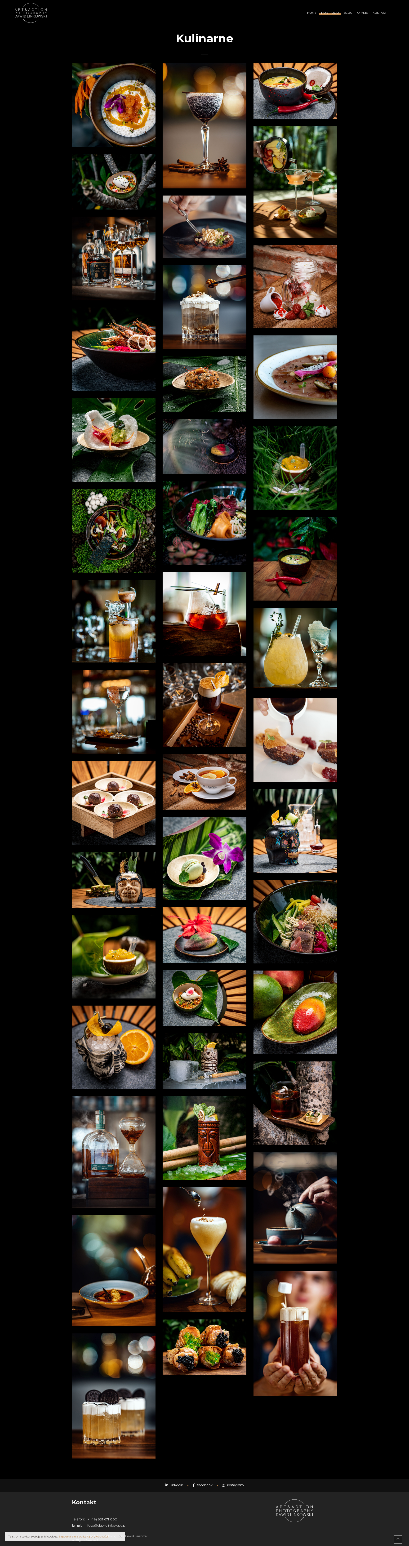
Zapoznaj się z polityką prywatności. (83, 1536)
